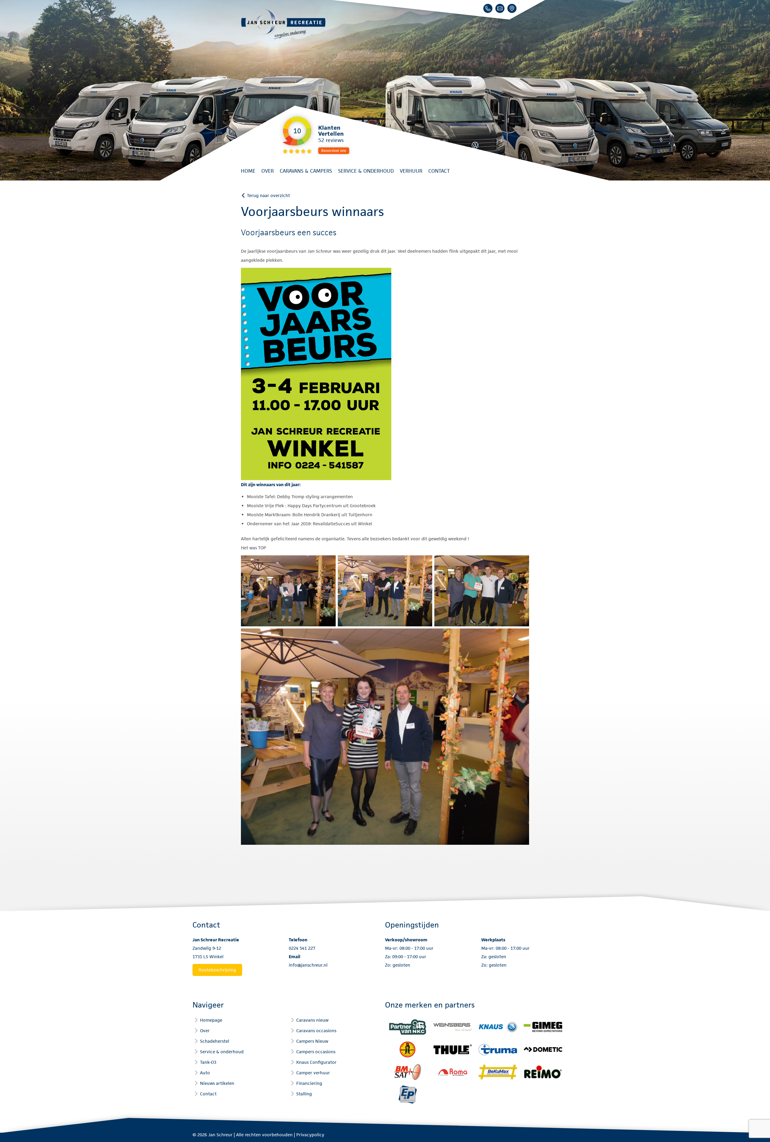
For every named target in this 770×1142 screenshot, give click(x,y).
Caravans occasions (316, 1030)
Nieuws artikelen (217, 1083)
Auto (205, 1072)
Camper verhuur (313, 1072)
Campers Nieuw (312, 1041)
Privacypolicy (310, 1134)
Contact (439, 171)
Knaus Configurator (316, 1062)
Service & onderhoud (366, 171)
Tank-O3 (208, 1062)
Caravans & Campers (306, 171)
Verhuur (411, 171)
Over (267, 171)
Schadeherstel (214, 1041)
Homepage (211, 1020)
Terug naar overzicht (268, 195)
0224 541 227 (302, 948)
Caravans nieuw (312, 1020)
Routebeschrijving (217, 970)
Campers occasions (315, 1051)
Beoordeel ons (333, 150)
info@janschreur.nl (308, 965)
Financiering (309, 1083)
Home (248, 171)
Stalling (304, 1093)
